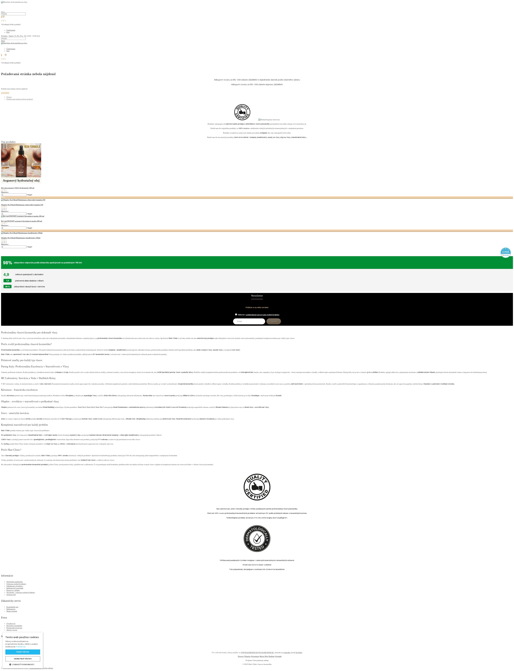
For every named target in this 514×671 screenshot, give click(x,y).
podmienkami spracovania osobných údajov (262, 315)
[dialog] (23, 650)
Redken (272, 656)
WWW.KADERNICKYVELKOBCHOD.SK (257, 653)
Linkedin (286, 653)
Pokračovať (5, 93)
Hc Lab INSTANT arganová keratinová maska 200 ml (21, 221)
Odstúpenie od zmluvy (14, 586)
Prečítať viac (21, 647)
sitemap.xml (11, 595)
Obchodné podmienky (14, 582)
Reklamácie (10, 609)
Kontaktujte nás (12, 607)
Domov (9, 97)
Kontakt (278, 656)
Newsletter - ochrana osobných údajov (20, 592)
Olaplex (247, 656)
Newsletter (257, 295)
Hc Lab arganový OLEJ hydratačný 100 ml (17, 188)
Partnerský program (14, 628)
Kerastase (255, 656)
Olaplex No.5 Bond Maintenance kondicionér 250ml (20, 238)
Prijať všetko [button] (22, 652)
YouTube (298, 653)
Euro (8, 32)
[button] (22, 664)
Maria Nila (264, 656)
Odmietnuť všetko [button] (23, 659)
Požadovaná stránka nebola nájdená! (19, 99)
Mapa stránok (11, 611)
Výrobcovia (10, 624)
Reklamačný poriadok (14, 588)
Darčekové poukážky (14, 626)
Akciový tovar (11, 630)
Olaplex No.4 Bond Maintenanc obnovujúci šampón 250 (22, 205)
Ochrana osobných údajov (16, 584)
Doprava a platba (13, 590)
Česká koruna (10, 30)
